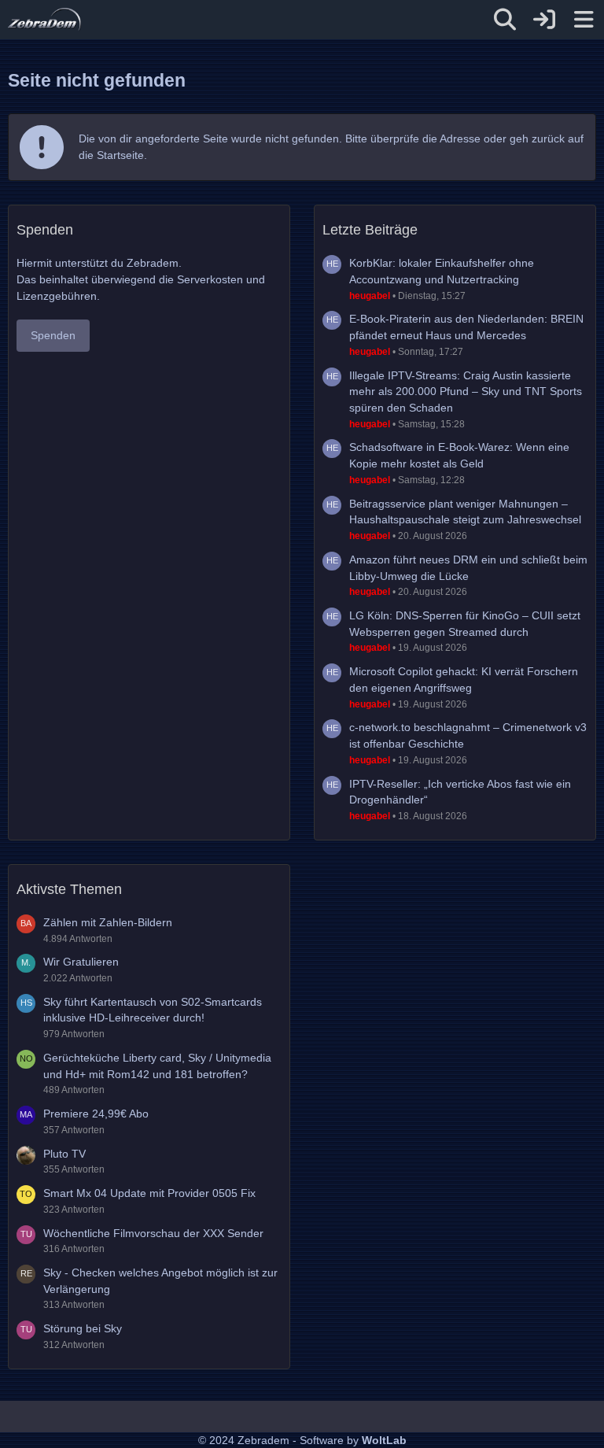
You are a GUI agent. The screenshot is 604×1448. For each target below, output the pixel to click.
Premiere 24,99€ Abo (96, 1113)
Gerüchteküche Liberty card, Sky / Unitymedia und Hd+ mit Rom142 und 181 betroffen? (157, 1065)
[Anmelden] (544, 19)
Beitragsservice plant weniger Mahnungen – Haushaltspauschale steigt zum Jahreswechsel (465, 511)
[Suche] (505, 19)
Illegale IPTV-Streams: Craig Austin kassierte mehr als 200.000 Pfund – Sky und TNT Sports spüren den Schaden (465, 391)
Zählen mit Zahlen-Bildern (107, 922)
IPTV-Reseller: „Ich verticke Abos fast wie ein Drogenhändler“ (460, 792)
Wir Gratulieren (81, 961)
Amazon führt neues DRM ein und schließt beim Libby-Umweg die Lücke (468, 567)
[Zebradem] (44, 19)
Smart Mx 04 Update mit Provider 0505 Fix (149, 1193)
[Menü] (583, 19)
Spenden (53, 335)
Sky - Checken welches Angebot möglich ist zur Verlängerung (160, 1280)
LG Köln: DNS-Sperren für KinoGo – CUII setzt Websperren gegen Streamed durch (464, 623)
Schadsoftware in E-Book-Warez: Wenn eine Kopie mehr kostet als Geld (459, 455)
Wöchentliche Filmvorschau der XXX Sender (153, 1233)
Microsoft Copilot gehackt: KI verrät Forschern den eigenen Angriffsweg (463, 679)
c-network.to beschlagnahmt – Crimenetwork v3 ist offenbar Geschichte (468, 735)
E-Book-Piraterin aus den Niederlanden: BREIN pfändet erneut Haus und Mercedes (466, 327)
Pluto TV (64, 1153)
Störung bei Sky (82, 1328)
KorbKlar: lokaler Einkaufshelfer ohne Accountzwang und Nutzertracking (441, 271)
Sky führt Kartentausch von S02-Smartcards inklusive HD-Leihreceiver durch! (152, 1010)
